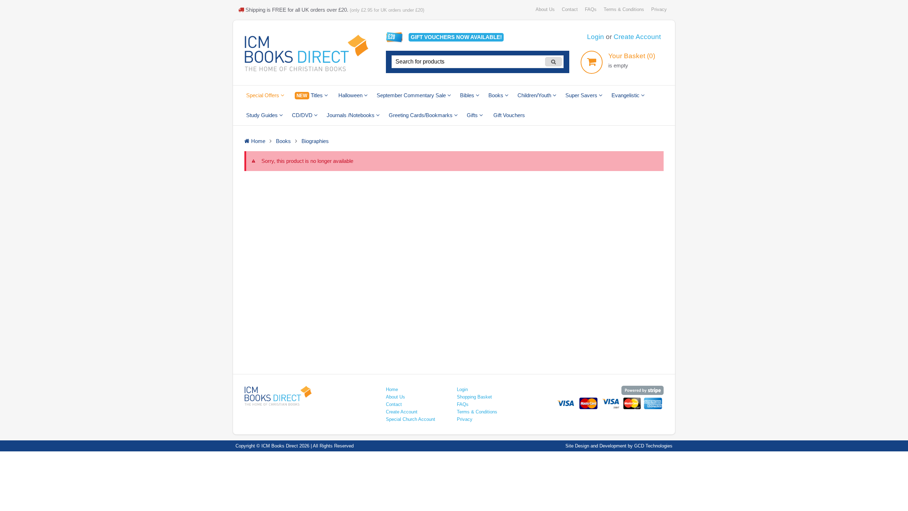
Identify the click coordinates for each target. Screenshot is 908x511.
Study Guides (262, 115)
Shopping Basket (474, 397)
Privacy (659, 9)
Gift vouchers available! (456, 37)
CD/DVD (303, 115)
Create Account (637, 36)
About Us (545, 9)
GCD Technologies (653, 446)
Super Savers (582, 95)
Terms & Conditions (624, 9)
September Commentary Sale (412, 95)
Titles (310, 95)
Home (392, 389)
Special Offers (263, 95)
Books (496, 95)
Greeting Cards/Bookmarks (421, 115)
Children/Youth (535, 95)
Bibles (468, 95)
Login (595, 36)
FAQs (591, 9)
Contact (570, 9)
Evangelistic (626, 95)
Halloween (351, 95)
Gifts (473, 115)
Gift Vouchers (509, 115)
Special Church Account (410, 419)
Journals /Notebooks (351, 115)
